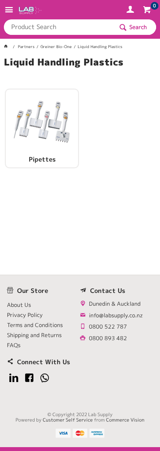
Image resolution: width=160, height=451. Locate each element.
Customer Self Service (68, 420)
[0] (148, 11)
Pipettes (42, 160)
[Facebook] (29, 378)
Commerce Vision (125, 420)
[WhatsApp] (45, 378)
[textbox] (58, 27)
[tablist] (80, 71)
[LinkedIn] (14, 378)
